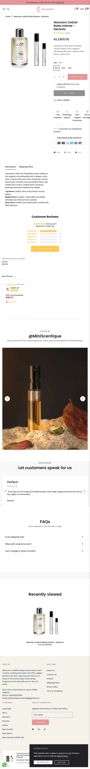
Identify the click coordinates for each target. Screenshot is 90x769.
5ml (63, 68)
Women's (6, 717)
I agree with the (67, 85)
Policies (50, 678)
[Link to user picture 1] (11, 306)
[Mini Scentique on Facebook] (33, 729)
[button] (59, 33)
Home (8, 16)
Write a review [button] (45, 249)
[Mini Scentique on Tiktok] (45, 729)
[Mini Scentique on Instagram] (39, 729)
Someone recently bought (28, 696)
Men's (4, 713)
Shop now (60, 2)
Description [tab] (10, 167)
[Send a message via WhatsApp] (4, 764)
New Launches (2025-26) (13, 737)
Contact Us (51, 674)
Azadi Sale (6, 709)
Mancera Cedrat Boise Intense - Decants (45, 642)
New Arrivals (7, 729)
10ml (56, 68)
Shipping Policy (53, 683)
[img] (11, 285)
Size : (58, 63)
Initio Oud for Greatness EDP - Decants (28, 696)
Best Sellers (7, 733)
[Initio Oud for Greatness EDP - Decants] (9, 699)
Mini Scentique (27, 755)
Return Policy (52, 687)
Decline (62, 762)
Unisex (5, 725)
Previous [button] (7, 398)
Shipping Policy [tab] (26, 167)
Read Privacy (62, 756)
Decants (5, 721)
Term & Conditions (55, 691)
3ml (69, 68)
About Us (51, 670)
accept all (43, 762)
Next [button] (82, 398)
